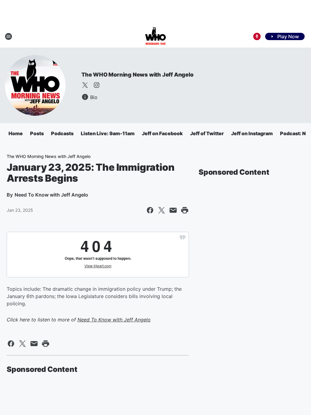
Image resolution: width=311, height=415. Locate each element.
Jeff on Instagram (252, 133)
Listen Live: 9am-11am (108, 133)
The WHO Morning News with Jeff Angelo (137, 74)
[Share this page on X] (161, 210)
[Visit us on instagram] (96, 85)
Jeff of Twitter (207, 133)
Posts (37, 133)
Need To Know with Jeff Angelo (114, 320)
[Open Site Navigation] (8, 36)
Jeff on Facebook (162, 133)
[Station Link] (155, 36)
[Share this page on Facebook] (150, 210)
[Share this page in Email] (173, 210)
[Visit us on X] (85, 85)
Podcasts (62, 133)
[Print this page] (184, 210)
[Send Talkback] (257, 36)
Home (16, 133)
